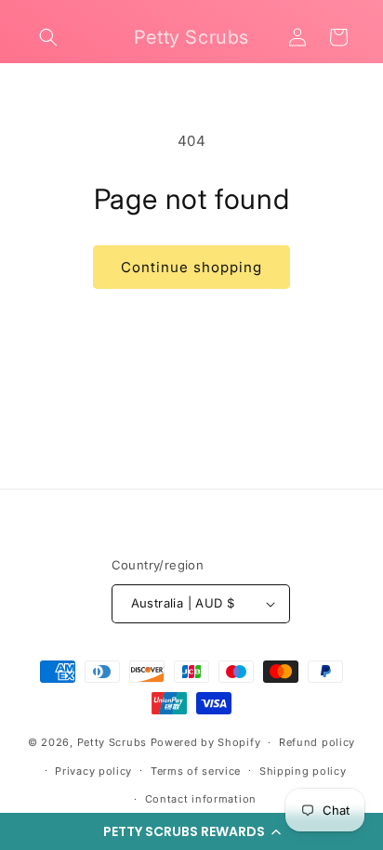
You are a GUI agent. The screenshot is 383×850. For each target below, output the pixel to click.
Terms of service (196, 771)
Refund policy (317, 742)
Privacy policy (93, 771)
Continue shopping (191, 267)
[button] (191, 831)
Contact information (201, 798)
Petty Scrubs (112, 742)
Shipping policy (303, 771)
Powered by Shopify (206, 742)
